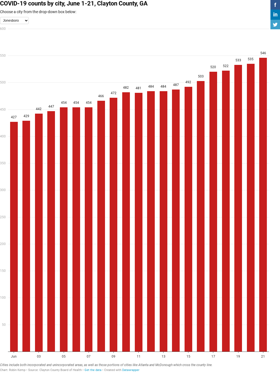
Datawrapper (130, 370)
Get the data (92, 370)
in (275, 14)
